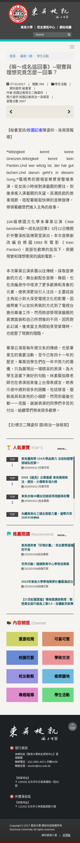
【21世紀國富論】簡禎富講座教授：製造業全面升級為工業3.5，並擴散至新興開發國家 (47, 604)
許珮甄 (66, 835)
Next (67, 112)
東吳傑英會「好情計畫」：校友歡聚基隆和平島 (47, 547)
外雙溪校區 (23, 796)
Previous (13, 112)
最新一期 (26, 56)
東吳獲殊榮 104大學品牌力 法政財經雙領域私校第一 (47, 461)
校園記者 (34, 130)
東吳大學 (27, 27)
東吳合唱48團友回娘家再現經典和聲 (45, 496)
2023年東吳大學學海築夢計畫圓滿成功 (47, 581)
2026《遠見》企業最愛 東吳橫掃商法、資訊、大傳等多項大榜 (44, 479)
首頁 (13, 56)
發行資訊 (21, 748)
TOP (72, 728)
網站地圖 (65, 27)
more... (62, 448)
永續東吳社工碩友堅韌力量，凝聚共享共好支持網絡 (46, 516)
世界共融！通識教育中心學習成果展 (45, 564)
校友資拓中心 (46, 27)
